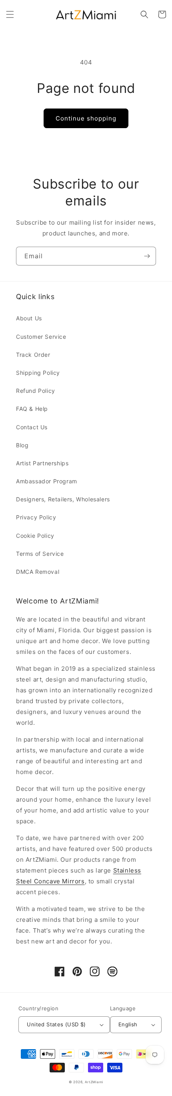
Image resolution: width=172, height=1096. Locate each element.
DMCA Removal (37, 571)
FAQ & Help (32, 408)
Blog (22, 445)
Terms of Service (40, 553)
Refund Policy (35, 390)
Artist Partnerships (42, 463)
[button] (10, 14)
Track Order (33, 354)
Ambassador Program (46, 481)
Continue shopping (86, 118)
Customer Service (41, 336)
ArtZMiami (94, 1082)
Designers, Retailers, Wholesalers (63, 499)
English (128, 1024)
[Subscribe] (147, 256)
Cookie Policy (35, 535)
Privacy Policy (36, 517)
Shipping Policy (38, 372)
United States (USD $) (56, 1024)
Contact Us (32, 427)
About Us (29, 318)
